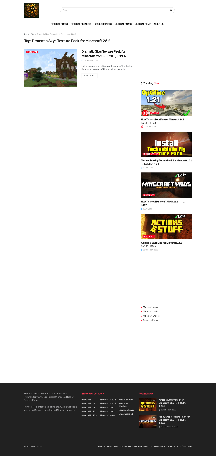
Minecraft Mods (59, 24)
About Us (159, 24)
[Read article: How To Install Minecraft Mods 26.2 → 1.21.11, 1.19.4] (166, 185)
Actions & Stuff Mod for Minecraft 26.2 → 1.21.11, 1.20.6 (172, 403)
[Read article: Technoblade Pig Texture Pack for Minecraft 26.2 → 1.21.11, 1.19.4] (166, 144)
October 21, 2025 (150, 250)
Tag (33, 34)
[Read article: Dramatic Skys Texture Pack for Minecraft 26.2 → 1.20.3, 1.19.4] (50, 68)
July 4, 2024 (147, 209)
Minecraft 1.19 (150, 113)
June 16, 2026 (152, 127)
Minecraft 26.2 (143, 24)
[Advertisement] (166, 53)
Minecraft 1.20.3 (108, 403)
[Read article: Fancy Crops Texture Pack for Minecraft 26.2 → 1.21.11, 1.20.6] (147, 421)
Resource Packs (103, 24)
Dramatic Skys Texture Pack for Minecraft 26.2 (56, 34)
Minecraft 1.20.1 (89, 415)
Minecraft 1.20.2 (108, 399)
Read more (90, 75)
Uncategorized (126, 414)
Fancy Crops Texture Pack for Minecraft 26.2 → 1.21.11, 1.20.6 (174, 419)
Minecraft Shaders (81, 24)
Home (26, 34)
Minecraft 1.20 (88, 411)
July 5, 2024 (147, 168)
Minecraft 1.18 (88, 403)
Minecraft (32, 52)
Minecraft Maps (123, 24)
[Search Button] (172, 10)
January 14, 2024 (90, 61)
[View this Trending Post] (142, 127)
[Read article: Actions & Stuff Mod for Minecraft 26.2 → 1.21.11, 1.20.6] (166, 226)
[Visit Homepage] (31, 10)
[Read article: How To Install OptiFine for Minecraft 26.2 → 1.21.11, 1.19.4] (166, 103)
